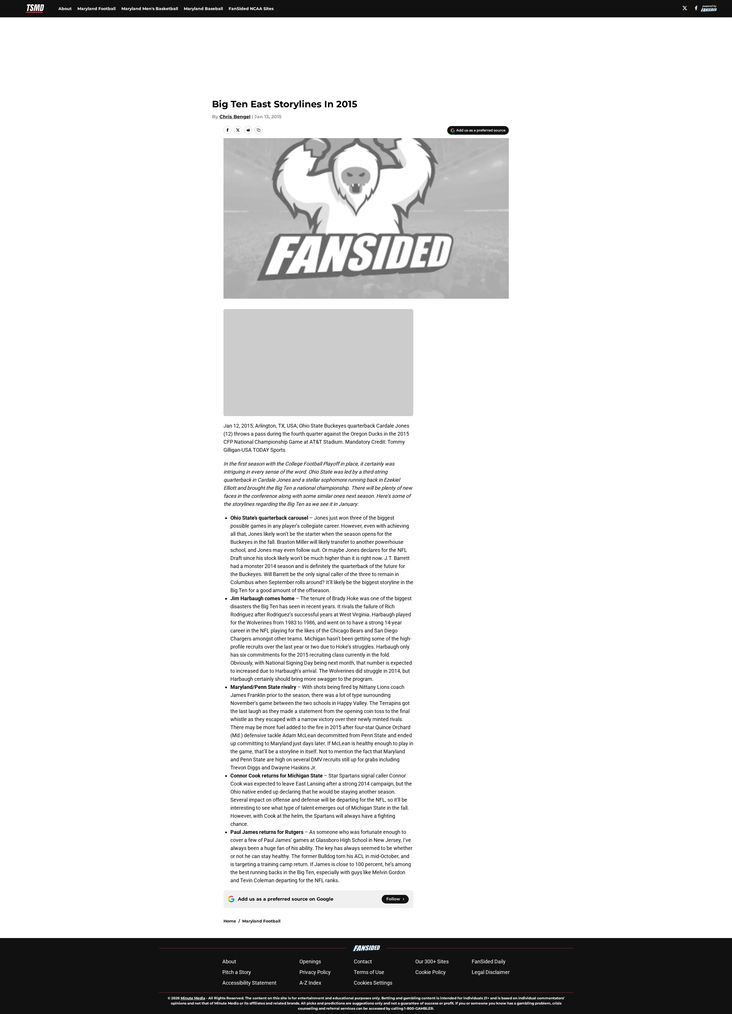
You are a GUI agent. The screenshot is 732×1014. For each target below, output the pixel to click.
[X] (685, 8)
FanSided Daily (489, 961)
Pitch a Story (236, 972)
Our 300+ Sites (432, 961)
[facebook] (696, 8)
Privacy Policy (315, 972)
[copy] (259, 130)
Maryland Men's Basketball (149, 8)
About (65, 8)
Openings (310, 961)
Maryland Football (96, 8)
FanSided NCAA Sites (251, 8)
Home (229, 921)
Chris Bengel (235, 116)
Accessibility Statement (249, 983)
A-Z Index (310, 983)
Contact (363, 961)
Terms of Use (369, 972)
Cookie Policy (430, 972)
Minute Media (193, 998)
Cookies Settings (373, 983)
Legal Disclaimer (491, 972)
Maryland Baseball (203, 8)
